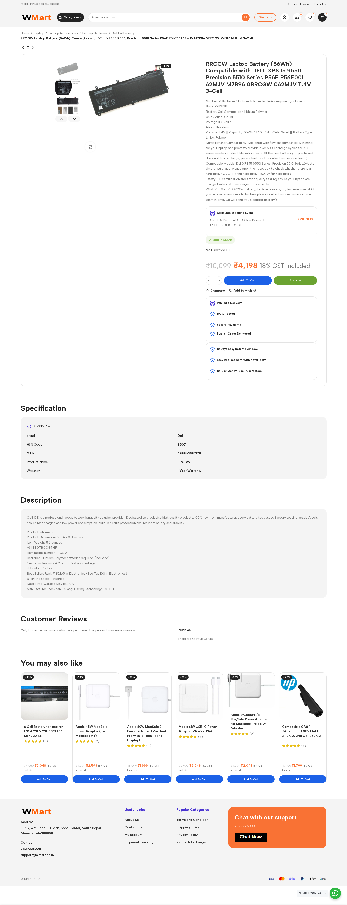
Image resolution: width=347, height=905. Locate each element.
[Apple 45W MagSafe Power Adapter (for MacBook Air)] (96, 696)
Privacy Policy (187, 835)
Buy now (295, 280)
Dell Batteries (122, 33)
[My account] (284, 17)
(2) (97, 741)
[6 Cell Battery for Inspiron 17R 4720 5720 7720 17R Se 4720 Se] (44, 696)
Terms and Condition (192, 820)
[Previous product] (23, 47)
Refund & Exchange (191, 842)
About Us (132, 820)
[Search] (246, 17)
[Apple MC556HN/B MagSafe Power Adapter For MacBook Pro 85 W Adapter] (251, 690)
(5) (45, 741)
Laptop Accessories (63, 33)
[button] (61, 119)
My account (134, 835)
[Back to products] (28, 47)
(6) (200, 736)
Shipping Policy (188, 827)
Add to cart (248, 280)
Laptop (39, 33)
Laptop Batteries (94, 33)
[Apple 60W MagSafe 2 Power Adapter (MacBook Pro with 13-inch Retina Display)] (147, 696)
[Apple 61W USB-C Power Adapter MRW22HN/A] (199, 696)
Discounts (265, 17)
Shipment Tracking (139, 842)
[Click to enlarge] (90, 147)
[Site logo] (37, 17)
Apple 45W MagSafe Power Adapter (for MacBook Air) (91, 731)
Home (25, 33)
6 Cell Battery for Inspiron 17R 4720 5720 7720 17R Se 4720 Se (44, 731)
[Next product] (32, 47)
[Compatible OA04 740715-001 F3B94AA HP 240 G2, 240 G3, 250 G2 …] (302, 696)
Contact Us (133, 827)
